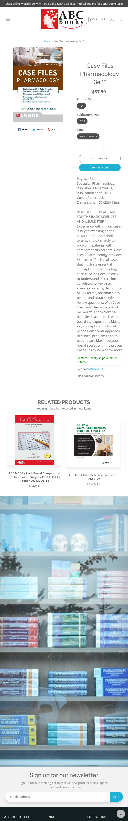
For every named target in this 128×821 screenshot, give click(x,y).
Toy (81, 105)
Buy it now (100, 167)
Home (47, 41)
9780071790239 (88, 136)
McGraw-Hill (96, 369)
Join (116, 796)
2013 (82, 121)
